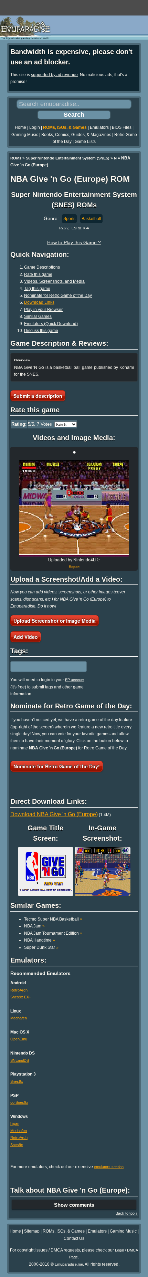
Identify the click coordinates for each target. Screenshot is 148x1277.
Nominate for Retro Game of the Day (58, 295)
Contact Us (74, 1238)
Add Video (25, 636)
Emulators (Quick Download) (51, 323)
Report (74, 567)
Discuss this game (41, 330)
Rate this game (38, 274)
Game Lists (85, 141)
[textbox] (40, 666)
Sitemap (32, 1231)
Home (20, 127)
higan (14, 1123)
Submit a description (37, 395)
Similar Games (38, 316)
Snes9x (16, 1081)
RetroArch (19, 990)
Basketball (91, 218)
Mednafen (18, 1018)
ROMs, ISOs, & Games (65, 127)
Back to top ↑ (127, 1213)
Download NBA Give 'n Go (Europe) (54, 814)
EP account (74, 680)
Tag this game (37, 288)
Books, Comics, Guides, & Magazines (76, 134)
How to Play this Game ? (74, 242)
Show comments (74, 1205)
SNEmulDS (19, 1060)
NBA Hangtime (39, 940)
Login (34, 127)
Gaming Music (24, 134)
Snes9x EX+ (20, 997)
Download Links (39, 302)
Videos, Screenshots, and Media (54, 281)
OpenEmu (18, 1039)
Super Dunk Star (41, 947)
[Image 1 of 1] (74, 508)
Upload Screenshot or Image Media (54, 620)
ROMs (15, 158)
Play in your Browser (43, 309)
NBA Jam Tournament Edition (53, 933)
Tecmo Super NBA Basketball (53, 919)
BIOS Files (121, 127)
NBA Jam (34, 926)
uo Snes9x (19, 1102)
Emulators (99, 127)
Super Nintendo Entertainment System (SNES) (67, 158)
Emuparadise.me (69, 1264)
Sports (69, 218)
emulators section (109, 1167)
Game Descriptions (42, 267)
